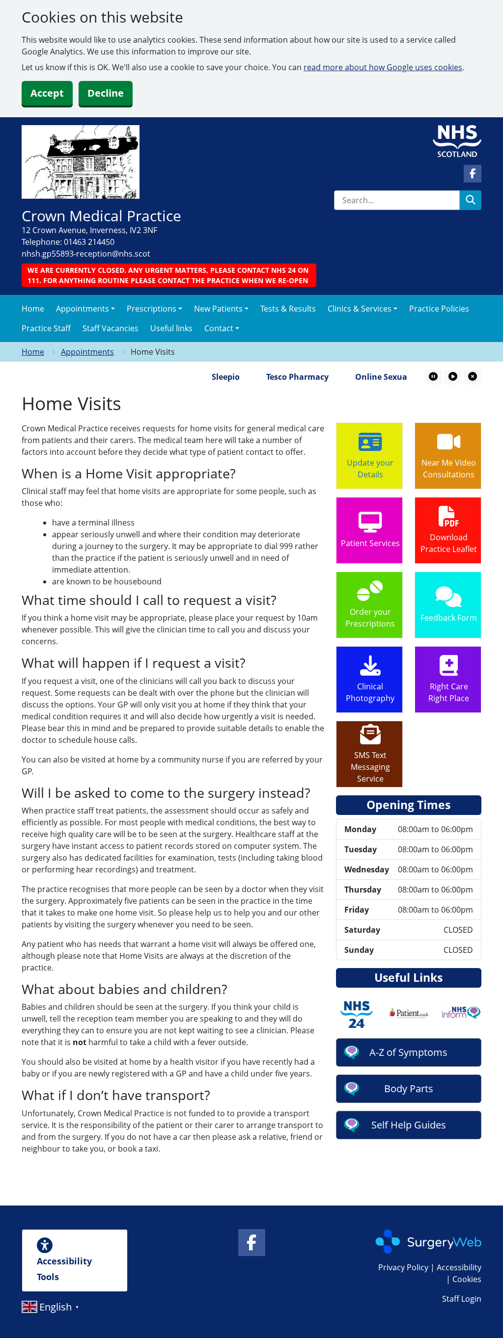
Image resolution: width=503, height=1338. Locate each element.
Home (33, 308)
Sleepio (213, 376)
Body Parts (408, 1088)
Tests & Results (288, 308)
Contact (218, 328)
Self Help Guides (408, 1124)
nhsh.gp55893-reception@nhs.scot (86, 253)
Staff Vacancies (111, 328)
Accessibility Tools (64, 1269)
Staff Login (461, 1298)
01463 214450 (89, 241)
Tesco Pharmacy (285, 376)
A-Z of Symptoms (408, 1052)
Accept (47, 93)
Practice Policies (439, 308)
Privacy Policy (403, 1267)
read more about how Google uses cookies (383, 67)
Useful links (171, 328)
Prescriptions (151, 308)
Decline (105, 93)
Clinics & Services (359, 308)
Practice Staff (46, 328)
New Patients (218, 308)
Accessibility (459, 1267)
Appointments (82, 308)
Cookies (466, 1279)
